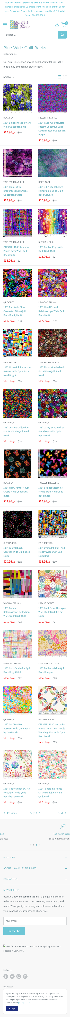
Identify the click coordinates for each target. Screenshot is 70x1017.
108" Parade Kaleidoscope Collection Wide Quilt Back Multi (16, 612)
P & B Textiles (10, 362)
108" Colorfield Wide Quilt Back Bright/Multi (17, 670)
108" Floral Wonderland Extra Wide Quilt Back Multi (51, 371)
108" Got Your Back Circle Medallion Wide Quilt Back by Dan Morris (17, 792)
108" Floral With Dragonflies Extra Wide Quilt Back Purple (15, 190)
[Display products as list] (65, 76)
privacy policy (24, 1002)
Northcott (44, 182)
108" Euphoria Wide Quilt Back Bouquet (51, 670)
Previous (11, 813)
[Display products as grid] (59, 76)
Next (60, 813)
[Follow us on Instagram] (18, 976)
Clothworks (9, 543)
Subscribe (14, 931)
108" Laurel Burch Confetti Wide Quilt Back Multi (16, 551)
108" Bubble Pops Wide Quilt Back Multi (50, 249)
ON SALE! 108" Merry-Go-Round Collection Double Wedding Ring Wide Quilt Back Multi (51, 730)
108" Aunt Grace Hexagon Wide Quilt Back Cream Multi (52, 612)
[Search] (62, 35)
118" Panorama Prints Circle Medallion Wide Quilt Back (50, 792)
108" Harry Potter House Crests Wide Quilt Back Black (16, 491)
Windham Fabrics (12, 603)
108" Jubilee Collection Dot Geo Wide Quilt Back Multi (16, 431)
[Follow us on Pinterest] (25, 976)
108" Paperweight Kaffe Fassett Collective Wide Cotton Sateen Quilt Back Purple (52, 128)
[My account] (57, 24)
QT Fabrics (8, 302)
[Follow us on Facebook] (5, 976)
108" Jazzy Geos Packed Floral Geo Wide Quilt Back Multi (51, 431)
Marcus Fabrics (46, 603)
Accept (12, 1008)
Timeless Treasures (13, 182)
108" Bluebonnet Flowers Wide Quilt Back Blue (17, 124)
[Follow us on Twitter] (12, 976)
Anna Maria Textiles (48, 663)
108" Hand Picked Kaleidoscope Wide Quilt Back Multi (51, 311)
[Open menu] (5, 24)
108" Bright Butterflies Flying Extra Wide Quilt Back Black (50, 491)
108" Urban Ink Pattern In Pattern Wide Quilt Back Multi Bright (17, 371)
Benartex (8, 117)
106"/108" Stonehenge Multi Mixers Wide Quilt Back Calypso (50, 190)
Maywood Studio (47, 302)
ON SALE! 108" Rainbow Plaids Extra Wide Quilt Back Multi (16, 251)
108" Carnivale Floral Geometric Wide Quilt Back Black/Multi (15, 311)
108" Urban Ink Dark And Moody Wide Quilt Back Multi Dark (51, 551)
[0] (64, 25)
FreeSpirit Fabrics (47, 117)
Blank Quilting (46, 242)
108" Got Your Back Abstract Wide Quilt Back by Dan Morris (16, 728)
